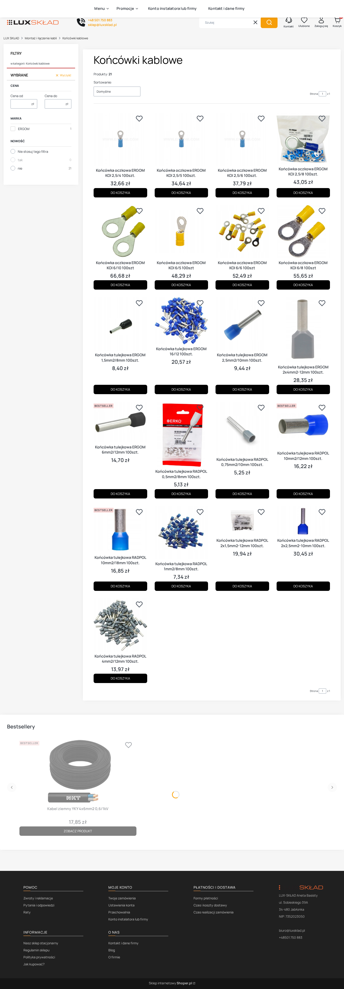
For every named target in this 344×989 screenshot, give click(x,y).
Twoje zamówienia (122, 898)
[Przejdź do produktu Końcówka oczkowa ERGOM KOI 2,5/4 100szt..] (120, 139)
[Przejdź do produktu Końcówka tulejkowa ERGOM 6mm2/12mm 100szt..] (120, 422)
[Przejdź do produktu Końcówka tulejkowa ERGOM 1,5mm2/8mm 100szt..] (120, 324)
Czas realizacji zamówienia (214, 912)
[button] (269, 22)
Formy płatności (206, 898)
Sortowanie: (103, 82)
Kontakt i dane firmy (123, 943)
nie (20, 168)
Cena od (17, 96)
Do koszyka (120, 192)
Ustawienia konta (121, 905)
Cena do (51, 96)
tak (20, 160)
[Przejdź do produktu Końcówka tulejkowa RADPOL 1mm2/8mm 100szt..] (181, 533)
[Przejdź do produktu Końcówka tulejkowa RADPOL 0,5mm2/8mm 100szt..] (181, 434)
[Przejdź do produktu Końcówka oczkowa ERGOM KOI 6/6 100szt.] (242, 231)
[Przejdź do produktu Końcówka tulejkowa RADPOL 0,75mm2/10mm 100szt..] (242, 428)
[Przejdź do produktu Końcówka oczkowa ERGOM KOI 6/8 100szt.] (303, 231)
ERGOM (23, 129)
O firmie (114, 957)
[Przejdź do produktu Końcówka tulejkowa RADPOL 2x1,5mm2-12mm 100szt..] (242, 521)
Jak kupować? (33, 964)
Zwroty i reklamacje (38, 898)
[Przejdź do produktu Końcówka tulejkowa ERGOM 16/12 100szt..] (181, 320)
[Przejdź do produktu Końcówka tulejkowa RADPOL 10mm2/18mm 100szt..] (120, 529)
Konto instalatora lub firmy (128, 919)
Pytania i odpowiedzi (38, 905)
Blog (111, 950)
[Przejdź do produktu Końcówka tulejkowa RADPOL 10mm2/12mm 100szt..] (303, 425)
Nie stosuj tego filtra (33, 151)
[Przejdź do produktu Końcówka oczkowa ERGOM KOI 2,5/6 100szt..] (242, 139)
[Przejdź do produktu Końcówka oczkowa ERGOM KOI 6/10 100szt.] (120, 231)
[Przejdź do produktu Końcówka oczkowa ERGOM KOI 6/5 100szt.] (181, 231)
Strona (314, 93)
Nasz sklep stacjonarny (40, 943)
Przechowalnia (119, 912)
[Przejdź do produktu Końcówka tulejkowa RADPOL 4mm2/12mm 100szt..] (120, 625)
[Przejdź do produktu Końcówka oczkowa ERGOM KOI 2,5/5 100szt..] (181, 139)
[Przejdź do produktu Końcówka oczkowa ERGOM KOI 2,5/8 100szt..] (303, 139)
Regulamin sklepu (36, 950)
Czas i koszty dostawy (210, 905)
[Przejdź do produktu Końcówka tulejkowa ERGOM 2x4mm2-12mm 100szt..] (303, 330)
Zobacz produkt (78, 831)
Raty (27, 912)
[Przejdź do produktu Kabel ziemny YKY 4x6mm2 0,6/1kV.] (77, 771)
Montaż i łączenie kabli (41, 38)
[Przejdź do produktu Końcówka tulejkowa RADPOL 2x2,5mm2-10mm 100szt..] (303, 521)
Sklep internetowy (170, 983)
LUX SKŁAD (11, 38)
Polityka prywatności (39, 957)
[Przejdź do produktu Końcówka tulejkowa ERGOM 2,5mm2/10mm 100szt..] (242, 324)
